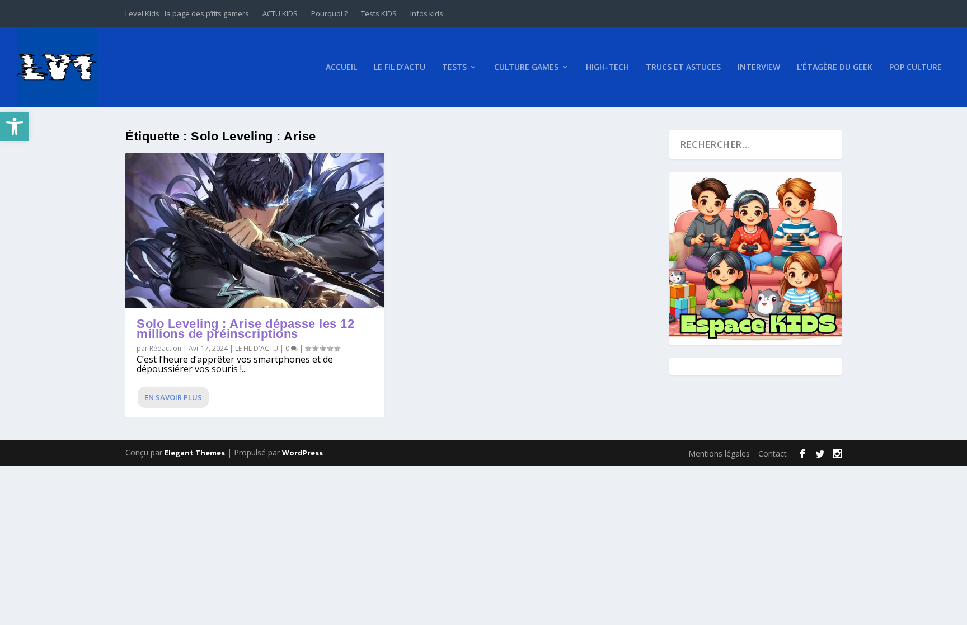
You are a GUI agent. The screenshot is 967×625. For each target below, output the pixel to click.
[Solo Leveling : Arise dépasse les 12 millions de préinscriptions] (254, 230)
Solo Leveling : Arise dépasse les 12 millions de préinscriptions (245, 329)
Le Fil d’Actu (399, 67)
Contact (772, 453)
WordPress (302, 453)
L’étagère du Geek (834, 67)
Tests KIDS (379, 13)
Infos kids (426, 13)
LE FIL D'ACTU (256, 348)
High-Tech (607, 67)
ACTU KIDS (280, 13)
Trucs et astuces (683, 67)
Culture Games (526, 67)
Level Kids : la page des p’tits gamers (187, 13)
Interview (759, 67)
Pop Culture (915, 67)
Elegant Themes (195, 453)
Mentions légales (719, 453)
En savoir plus (173, 397)
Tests (454, 67)
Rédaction (165, 348)
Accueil (341, 67)
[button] (14, 126)
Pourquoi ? (329, 13)
